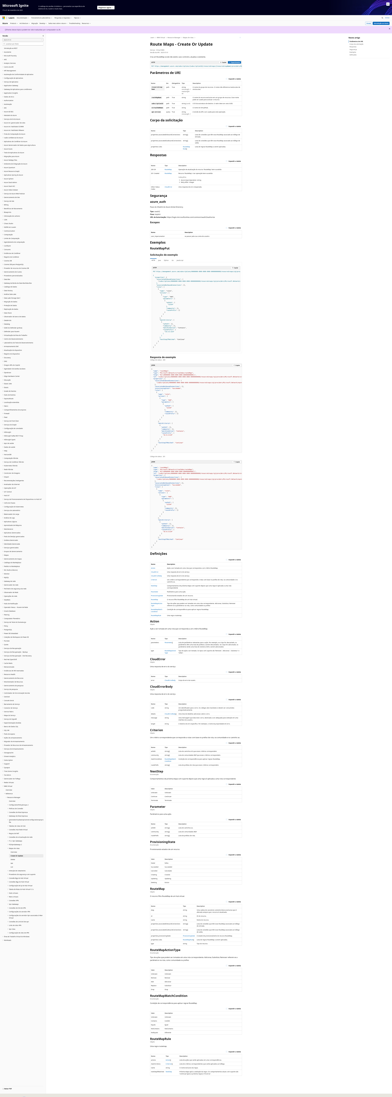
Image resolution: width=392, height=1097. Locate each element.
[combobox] (22, 39)
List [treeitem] (12, 867)
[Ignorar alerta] (388, 4)
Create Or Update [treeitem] (17, 856)
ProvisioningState (157, 596)
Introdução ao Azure (381, 23)
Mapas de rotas (188, 37)
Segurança (353, 49)
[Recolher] (43, 35)
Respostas (353, 47)
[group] (196, 66)
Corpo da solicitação (356, 44)
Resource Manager (174, 37)
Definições (353, 55)
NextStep (154, 586)
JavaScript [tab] (180, 260)
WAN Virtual (161, 37)
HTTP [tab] (153, 260)
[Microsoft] (3, 18)
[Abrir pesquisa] (382, 18)
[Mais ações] (240, 37)
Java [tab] (159, 260)
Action (153, 568)
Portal (368, 23)
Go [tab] (173, 260)
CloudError (168, 187)
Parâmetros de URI (356, 41)
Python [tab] (166, 260)
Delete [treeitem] (13, 859)
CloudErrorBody (156, 576)
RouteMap (168, 169)
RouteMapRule (156, 615)
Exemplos (353, 52)
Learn (152, 37)
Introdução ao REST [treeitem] (10, 48)
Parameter (154, 592)
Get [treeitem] (12, 863)
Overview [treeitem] (9, 790)
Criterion (154, 580)
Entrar (387, 18)
